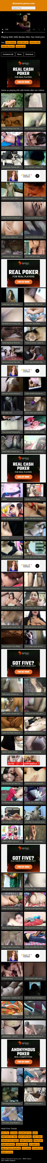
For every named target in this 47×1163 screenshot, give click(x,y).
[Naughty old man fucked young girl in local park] (12, 100)
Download (29, 54)
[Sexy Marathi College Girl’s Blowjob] (35, 158)
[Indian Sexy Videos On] (12, 228)
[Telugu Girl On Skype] (35, 490)
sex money (26, 1148)
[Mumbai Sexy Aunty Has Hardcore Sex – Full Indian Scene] (12, 579)
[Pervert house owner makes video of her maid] (12, 618)
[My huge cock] (12, 404)
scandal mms (37, 1148)
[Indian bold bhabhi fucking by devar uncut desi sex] (12, 509)
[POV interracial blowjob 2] (35, 1094)
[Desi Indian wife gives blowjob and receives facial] (35, 599)
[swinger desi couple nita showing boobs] (35, 794)
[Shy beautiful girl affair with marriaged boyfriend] (12, 774)
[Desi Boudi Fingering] (12, 1008)
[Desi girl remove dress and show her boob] (12, 384)
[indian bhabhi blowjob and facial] (35, 384)
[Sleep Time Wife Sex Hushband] (35, 938)
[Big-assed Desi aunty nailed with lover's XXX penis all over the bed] (35, 919)
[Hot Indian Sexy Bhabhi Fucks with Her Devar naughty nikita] (12, 1114)
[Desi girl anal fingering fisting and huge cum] (35, 899)
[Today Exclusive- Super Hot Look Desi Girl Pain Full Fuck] (35, 334)
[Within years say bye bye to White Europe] (12, 704)
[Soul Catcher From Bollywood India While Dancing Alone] (12, 637)
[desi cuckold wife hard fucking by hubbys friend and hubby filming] (35, 119)
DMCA (7, 1160)
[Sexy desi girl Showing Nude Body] (12, 423)
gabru (35, 1133)
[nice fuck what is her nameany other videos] (12, 813)
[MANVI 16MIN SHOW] (12, 743)
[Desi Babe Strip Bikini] (35, 314)
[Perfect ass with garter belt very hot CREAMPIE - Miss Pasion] (12, 599)
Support (12, 1160)
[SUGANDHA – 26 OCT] (12, 1027)
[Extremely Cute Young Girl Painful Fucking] (35, 774)
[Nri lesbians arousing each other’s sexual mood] (12, 139)
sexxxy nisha (35, 42)
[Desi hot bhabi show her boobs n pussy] (35, 100)
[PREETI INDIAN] (35, 1075)
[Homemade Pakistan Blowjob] (12, 158)
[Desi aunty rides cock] (35, 880)
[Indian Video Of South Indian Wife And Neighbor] (35, 579)
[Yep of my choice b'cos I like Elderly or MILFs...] (35, 1027)
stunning (14, 1133)
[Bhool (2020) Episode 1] (35, 139)
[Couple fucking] (12, 969)
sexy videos (37, 1137)
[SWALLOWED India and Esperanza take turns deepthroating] (12, 832)
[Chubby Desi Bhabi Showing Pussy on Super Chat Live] (35, 209)
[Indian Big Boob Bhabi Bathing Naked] (12, 334)
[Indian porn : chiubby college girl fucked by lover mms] (12, 989)
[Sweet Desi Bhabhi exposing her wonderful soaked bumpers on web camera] (35, 228)
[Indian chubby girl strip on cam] (35, 442)
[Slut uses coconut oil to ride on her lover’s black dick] (35, 724)
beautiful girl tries (25, 1133)
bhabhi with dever (8, 1144)
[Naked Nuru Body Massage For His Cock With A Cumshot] (35, 832)
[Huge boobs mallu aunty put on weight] (35, 969)
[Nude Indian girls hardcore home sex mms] (35, 404)
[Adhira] (12, 490)
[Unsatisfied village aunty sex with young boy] (12, 247)
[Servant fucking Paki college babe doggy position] (12, 353)
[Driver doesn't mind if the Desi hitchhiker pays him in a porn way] (12, 919)
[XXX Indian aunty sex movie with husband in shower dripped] (35, 637)
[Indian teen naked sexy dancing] (12, 295)
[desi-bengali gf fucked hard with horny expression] (12, 1094)
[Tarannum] (12, 529)
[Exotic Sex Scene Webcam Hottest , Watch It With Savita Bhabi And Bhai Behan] (35, 548)
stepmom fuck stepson (10, 1140)
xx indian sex (34, 1144)
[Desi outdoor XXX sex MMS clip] (35, 295)
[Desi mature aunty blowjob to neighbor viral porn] (35, 190)
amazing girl (20, 46)
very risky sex (23, 42)
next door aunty (21, 1144)
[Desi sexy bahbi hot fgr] (35, 743)
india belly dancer (8, 46)
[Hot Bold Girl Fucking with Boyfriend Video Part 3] (12, 314)
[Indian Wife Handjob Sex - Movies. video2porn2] (12, 442)
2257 (3, 1160)
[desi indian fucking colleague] (12, 1075)
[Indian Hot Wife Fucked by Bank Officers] (12, 899)
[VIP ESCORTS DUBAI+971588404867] (35, 685)
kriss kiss (5, 1133)
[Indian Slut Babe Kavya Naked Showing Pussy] (12, 724)
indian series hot (26, 1140)
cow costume (11, 42)
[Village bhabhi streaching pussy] (12, 938)
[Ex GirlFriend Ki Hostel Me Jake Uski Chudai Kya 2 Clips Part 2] (12, 794)
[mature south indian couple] (35, 423)
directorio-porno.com (23, 3)
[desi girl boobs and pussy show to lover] (12, 548)
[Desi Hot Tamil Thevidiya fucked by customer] (35, 989)
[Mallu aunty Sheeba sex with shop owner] (12, 685)
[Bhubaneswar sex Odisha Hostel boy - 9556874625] (35, 529)
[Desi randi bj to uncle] (35, 247)
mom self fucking (25, 1137)
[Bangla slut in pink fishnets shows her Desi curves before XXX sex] (35, 1008)
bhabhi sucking (7, 1152)
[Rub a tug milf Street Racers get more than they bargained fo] (35, 353)
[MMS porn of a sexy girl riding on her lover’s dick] (35, 704)
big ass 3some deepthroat (11, 1148)
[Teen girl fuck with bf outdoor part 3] (12, 880)
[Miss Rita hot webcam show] (35, 813)
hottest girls (38, 1140)
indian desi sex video (9, 1137)
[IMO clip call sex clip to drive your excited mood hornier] (35, 618)
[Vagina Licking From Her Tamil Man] (12, 119)
